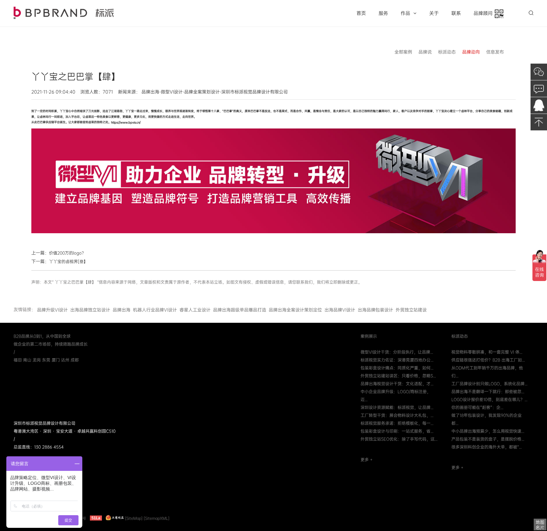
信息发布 (495, 52)
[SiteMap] (133, 518)
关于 (434, 13)
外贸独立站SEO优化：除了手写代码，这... (399, 439)
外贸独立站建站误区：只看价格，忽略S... (398, 375)
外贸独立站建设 (411, 310)
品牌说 (425, 52)
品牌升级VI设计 (52, 310)
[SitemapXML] (156, 518)
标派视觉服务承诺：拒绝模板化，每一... (397, 423)
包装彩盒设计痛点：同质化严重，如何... (397, 368)
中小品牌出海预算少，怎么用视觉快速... (487, 431)
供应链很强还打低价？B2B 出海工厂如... (488, 360)
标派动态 (447, 52)
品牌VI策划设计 (64, 13)
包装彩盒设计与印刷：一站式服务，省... (397, 431)
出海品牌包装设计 (375, 310)
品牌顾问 (484, 13)
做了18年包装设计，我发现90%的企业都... (486, 419)
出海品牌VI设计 (339, 310)
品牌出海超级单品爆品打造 (239, 310)
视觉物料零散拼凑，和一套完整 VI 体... (486, 352)
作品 (405, 13)
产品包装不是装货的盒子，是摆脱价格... (487, 439)
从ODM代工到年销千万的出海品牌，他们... (487, 371)
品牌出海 (121, 310)
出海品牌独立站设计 (90, 310)
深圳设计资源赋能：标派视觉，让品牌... (397, 407)
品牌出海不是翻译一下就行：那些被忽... (487, 391)
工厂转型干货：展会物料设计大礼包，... (397, 415)
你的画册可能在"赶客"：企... (477, 407)
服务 (383, 13)
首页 (361, 13)
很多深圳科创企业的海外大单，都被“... (486, 447)
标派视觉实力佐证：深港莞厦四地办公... (397, 360)
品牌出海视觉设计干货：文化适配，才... (397, 383)
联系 (456, 13)
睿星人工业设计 (195, 310)
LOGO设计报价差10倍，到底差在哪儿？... (489, 399)
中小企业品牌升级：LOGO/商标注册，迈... (396, 395)
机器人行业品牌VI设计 (155, 310)
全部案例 (403, 52)
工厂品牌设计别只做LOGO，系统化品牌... (489, 383)
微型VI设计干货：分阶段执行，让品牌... (397, 352)
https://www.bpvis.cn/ (126, 122)
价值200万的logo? (66, 253)
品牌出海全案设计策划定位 (295, 310)
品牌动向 (471, 52)
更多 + (367, 459)
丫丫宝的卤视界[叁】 (68, 261)
